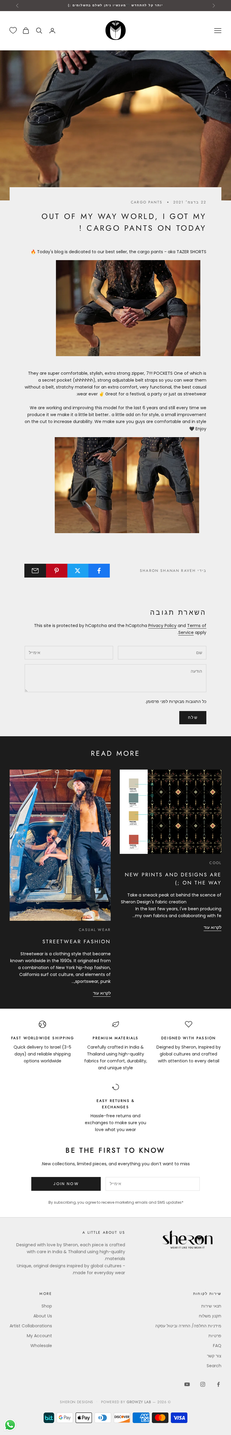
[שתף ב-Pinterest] (56, 570)
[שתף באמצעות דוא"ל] (35, 570)
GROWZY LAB (139, 1402)
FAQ (217, 1346)
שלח (193, 717)
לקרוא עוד (212, 927)
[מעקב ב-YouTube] (187, 1384)
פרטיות (214, 1336)
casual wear (95, 929)
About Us (42, 1316)
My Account (39, 1336)
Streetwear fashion (76, 941)
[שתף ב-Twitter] (77, 570)
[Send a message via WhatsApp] (10, 1425)
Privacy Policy (162, 626)
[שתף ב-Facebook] (98, 570)
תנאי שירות (211, 1306)
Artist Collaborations (31, 1326)
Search (214, 1366)
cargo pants (146, 202)
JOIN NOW (66, 1184)
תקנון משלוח (210, 1316)
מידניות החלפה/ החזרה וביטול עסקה (188, 1326)
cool (215, 863)
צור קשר (214, 1356)
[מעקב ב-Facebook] (218, 1384)
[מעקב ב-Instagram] (203, 1384)
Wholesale (41, 1346)
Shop (47, 1306)
